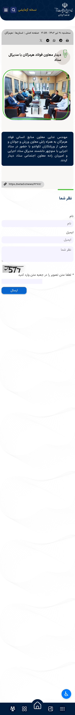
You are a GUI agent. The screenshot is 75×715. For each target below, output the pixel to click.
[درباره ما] (13, 709)
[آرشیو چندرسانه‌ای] (50, 709)
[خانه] (37, 705)
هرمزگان (9, 33)
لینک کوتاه (5, 184)
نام (71, 216)
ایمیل (69, 232)
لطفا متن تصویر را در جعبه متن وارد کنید (45, 275)
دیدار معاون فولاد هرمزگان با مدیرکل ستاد (34, 57)
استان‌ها (19, 33)
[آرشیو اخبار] (62, 709)
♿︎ (66, 693)
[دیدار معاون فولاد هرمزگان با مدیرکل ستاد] (37, 95)
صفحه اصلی (32, 33)
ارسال (14, 290)
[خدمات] (24, 709)
